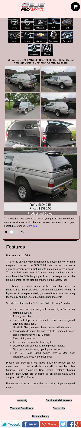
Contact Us (59, 408)
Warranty (22, 400)
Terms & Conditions (22, 408)
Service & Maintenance (59, 400)
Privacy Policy (40, 416)
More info (32, 225)
